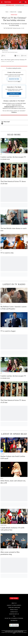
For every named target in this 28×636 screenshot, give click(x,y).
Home (7, 11)
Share (4, 55)
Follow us (18, 55)
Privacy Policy (14, 609)
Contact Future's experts (14, 605)
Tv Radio (20, 11)
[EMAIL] (2, 123)
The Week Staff (8, 28)
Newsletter (24, 55)
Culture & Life (13, 11)
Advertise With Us (14, 614)
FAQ (14, 616)
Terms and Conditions (14, 607)
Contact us (14, 112)
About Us (14, 603)
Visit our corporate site (18, 631)
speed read (14, 14)
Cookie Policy (14, 611)
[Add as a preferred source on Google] (14, 625)
